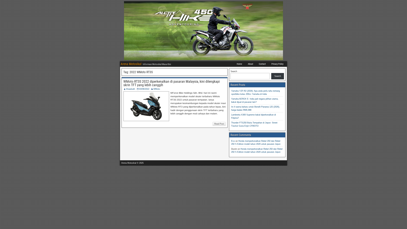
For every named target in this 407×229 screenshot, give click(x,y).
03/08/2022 (144, 89)
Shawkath (130, 89)
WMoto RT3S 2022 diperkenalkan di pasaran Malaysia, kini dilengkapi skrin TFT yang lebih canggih (171, 83)
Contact (262, 64)
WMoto (156, 89)
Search (234, 71)
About (250, 64)
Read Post (219, 124)
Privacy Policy (277, 64)
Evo (233, 141)
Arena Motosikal (131, 64)
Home (239, 64)
